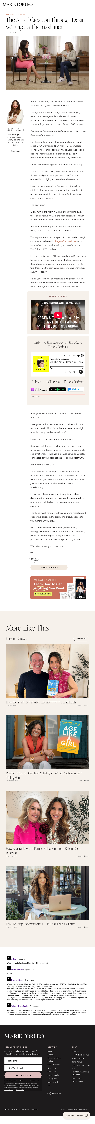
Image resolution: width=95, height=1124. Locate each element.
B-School (75, 1051)
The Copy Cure (78, 1058)
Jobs (49, 1085)
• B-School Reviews (81, 1054)
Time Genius (77, 1061)
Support (35, 1109)
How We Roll (53, 1082)
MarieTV (51, 1054)
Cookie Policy (24, 1109)
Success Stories (54, 1064)
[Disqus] (47, 985)
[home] (18, 4)
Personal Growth (15, 14)
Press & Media (53, 1075)
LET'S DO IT (23, 1075)
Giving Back (52, 1078)
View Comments (49, 567)
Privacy (14, 1109)
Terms (6, 1109)
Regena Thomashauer (66, 241)
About (50, 1051)
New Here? (52, 1068)
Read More (15, 150)
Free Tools (52, 1071)
